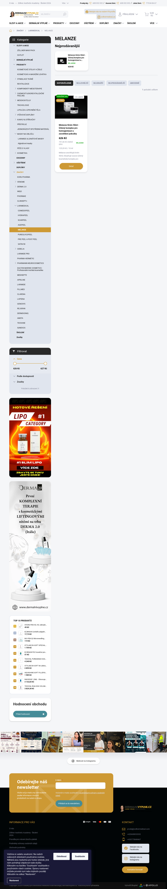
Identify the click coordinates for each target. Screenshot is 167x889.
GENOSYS (21, 304)
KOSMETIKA (22, 153)
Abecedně (134, 83)
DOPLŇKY (21, 167)
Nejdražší (98, 83)
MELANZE (22, 230)
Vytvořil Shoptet (131, 885)
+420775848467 (134, 839)
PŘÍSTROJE (22, 124)
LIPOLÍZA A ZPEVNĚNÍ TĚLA (28, 110)
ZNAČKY (20, 172)
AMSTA (20, 318)
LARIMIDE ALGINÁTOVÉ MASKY (31, 139)
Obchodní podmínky (17, 847)
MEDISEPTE (22, 275)
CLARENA (21, 294)
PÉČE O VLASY (23, 148)
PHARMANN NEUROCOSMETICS (30, 263)
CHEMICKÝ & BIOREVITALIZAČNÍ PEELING (30, 94)
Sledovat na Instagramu (86, 761)
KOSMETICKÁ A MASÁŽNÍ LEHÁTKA (31, 74)
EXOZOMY (21, 158)
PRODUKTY (21, 65)
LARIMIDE (21, 284)
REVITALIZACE (23, 84)
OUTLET (20, 55)
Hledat (64, 14)
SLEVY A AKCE (23, 46)
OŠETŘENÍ (21, 163)
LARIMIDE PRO (23, 254)
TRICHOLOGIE (23, 105)
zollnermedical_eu (108, 17)
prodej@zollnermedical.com (138, 829)
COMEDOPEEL (24, 211)
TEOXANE (21, 323)
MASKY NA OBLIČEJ (25, 134)
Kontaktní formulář (135, 870)
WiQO (19, 191)
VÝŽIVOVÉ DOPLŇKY (25, 115)
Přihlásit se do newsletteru (69, 803)
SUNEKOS (21, 328)
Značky (19, 337)
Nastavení (14, 880)
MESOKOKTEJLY (24, 100)
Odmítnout (61, 856)
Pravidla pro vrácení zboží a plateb (23, 839)
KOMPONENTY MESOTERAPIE (29, 89)
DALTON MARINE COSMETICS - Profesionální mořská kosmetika (30, 269)
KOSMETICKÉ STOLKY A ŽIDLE (29, 69)
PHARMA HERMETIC (25, 258)
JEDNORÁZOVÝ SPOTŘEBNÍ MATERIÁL (33, 129)
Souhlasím (80, 856)
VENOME (21, 182)
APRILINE (21, 280)
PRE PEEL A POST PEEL (27, 239)
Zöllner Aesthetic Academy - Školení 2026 (34, 3)
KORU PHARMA (23, 177)
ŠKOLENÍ (20, 332)
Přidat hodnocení (23, 714)
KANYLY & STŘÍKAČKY (26, 120)
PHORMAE (21, 196)
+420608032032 (134, 834)
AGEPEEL (22, 225)
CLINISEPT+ (22, 201)
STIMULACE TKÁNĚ (25, 79)
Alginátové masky (25, 143)
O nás (11, 3)
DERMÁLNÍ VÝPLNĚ (25, 60)
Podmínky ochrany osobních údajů (23, 843)
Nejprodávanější (116, 83)
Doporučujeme (64, 83)
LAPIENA (21, 299)
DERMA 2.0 (21, 187)
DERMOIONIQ (22, 313)
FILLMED (21, 289)
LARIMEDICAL (23, 206)
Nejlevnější (82, 83)
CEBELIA (20, 249)
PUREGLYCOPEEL (25, 235)
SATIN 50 (21, 244)
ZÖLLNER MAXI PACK (26, 50)
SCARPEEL (22, 220)
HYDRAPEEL (23, 215)
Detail (71, 166)
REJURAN (21, 308)
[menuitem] (17, 23)
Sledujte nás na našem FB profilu (102, 12)
